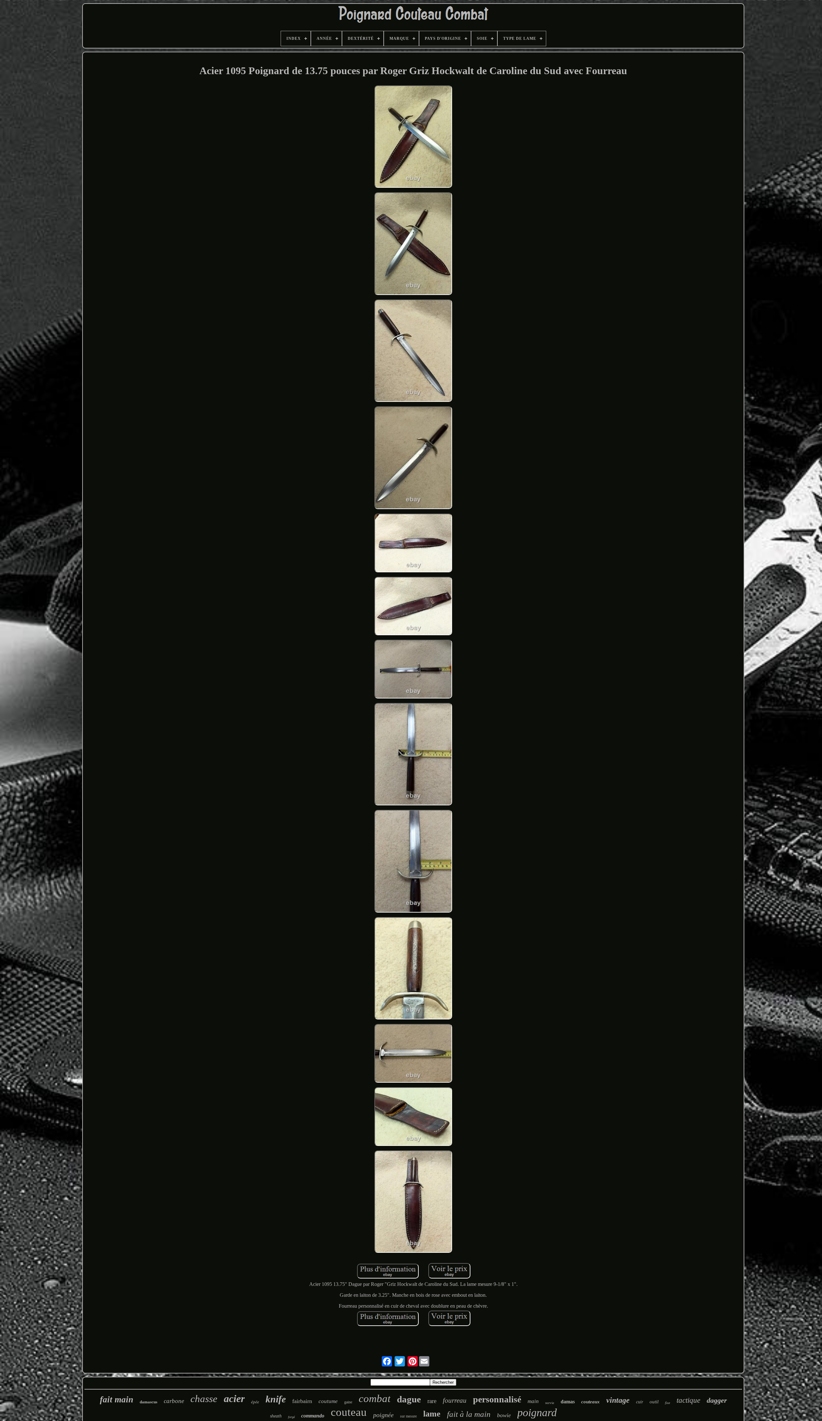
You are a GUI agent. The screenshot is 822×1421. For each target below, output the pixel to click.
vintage (618, 1400)
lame (432, 1413)
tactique (688, 1400)
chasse (203, 1398)
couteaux (590, 1401)
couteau (349, 1412)
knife (276, 1399)
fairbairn (302, 1401)
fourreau (455, 1400)
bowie (504, 1415)
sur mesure (408, 1416)
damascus (148, 1401)
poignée (383, 1414)
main (533, 1401)
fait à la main (469, 1414)
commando (312, 1415)
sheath (276, 1416)
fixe (667, 1403)
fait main (116, 1399)
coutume (328, 1401)
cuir (639, 1401)
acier (234, 1398)
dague (409, 1399)
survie (549, 1403)
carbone (174, 1401)
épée (255, 1401)
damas (568, 1401)
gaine (348, 1402)
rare (431, 1401)
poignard (537, 1412)
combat (374, 1398)
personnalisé (497, 1399)
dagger (717, 1400)
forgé (291, 1417)
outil (654, 1401)
